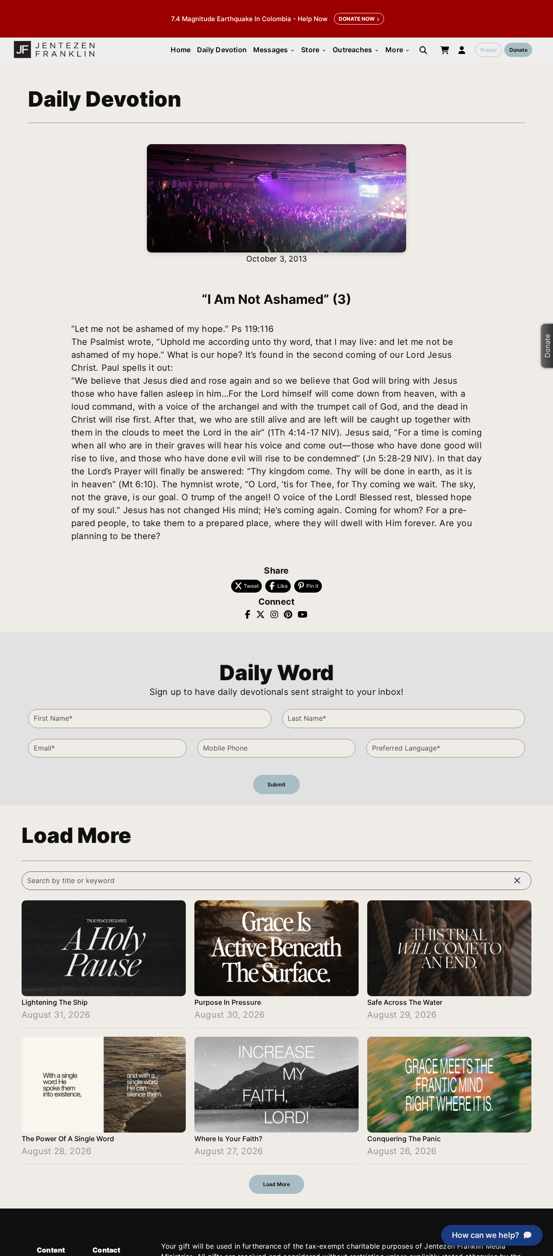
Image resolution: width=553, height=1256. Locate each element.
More (397, 49)
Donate (518, 50)
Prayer (488, 50)
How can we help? (485, 1235)
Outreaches (356, 49)
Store (313, 49)
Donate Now (357, 19)
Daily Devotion (222, 49)
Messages (274, 49)
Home (181, 49)
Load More (276, 1184)
